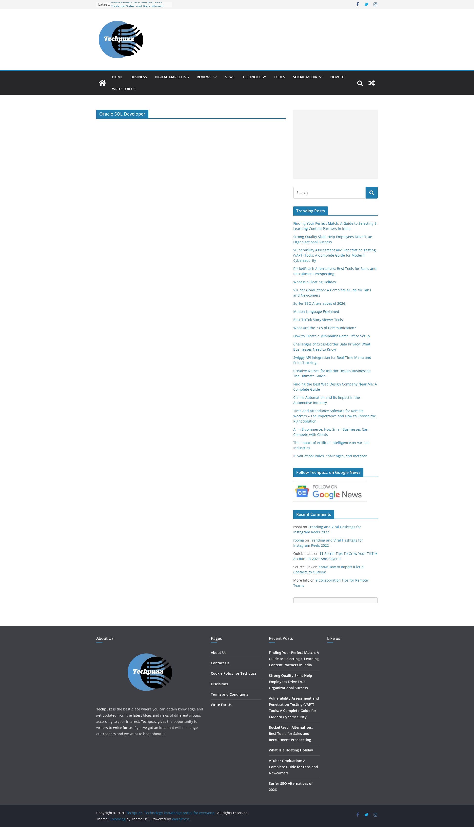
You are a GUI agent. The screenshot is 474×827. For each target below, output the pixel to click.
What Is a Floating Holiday (314, 282)
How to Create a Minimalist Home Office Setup (331, 336)
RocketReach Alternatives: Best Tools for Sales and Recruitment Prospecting (291, 733)
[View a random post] (372, 83)
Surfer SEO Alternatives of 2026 (319, 303)
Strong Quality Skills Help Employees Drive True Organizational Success (290, 681)
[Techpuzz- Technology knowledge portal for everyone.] (102, 83)
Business (139, 77)
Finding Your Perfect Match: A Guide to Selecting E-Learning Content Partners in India (294, 658)
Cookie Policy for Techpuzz (233, 673)
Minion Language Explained (316, 311)
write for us (123, 727)
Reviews (204, 77)
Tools (279, 77)
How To (337, 77)
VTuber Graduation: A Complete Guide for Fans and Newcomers (293, 766)
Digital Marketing (172, 77)
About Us (218, 652)
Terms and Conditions (229, 694)
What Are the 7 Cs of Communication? (324, 327)
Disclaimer (219, 684)
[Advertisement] (335, 144)
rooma (298, 540)
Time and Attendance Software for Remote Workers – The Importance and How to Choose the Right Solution (334, 416)
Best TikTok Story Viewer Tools (318, 319)
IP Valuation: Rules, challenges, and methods (330, 456)
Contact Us (220, 663)
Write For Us (124, 88)
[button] (214, 77)
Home (117, 77)
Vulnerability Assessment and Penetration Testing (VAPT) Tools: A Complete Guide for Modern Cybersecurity (334, 255)
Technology (254, 77)
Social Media (305, 77)
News (230, 77)
